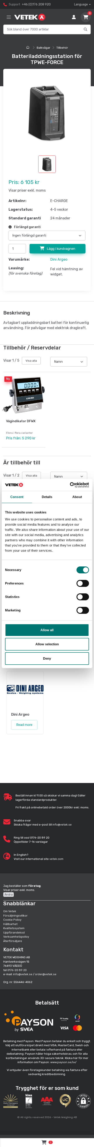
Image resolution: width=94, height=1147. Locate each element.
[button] (83, 1101)
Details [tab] (47, 497)
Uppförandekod (14, 932)
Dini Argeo (58, 259)
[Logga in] (74, 17)
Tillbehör (62, 47)
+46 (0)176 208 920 (36, 4)
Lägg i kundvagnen (60, 249)
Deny (47, 658)
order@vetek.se (45, 974)
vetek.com (56, 859)
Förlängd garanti (27, 227)
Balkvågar (43, 47)
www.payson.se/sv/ (63, 1062)
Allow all (47, 630)
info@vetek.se (62, 824)
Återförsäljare (12, 941)
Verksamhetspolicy (16, 936)
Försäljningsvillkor (15, 915)
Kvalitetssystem (13, 928)
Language (81, 4)
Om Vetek (9, 911)
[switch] (83, 583)
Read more (24, 725)
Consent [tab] (16, 497)
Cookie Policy (12, 919)
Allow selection (47, 644)
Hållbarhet (10, 924)
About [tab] (77, 497)
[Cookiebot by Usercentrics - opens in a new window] (70, 485)
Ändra (8, 894)
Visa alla (31, 360)
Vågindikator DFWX (20, 421)
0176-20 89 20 (17, 970)
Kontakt (13, 950)
